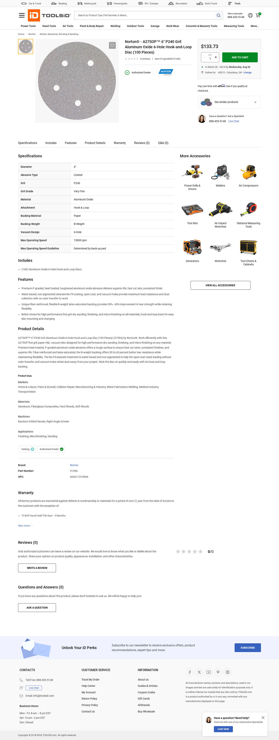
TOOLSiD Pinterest (218, 672)
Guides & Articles (148, 685)
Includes (51, 143)
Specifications (27, 143)
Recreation (181, 3)
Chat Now (223, 729)
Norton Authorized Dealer (51, 449)
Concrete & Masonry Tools (201, 26)
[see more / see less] (25, 525)
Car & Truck (35, 3)
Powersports (120, 3)
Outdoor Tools (135, 26)
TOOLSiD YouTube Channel (209, 672)
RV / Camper (151, 3)
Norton (32, 34)
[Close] (263, 717)
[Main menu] (21, 15)
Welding (115, 26)
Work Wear (172, 26)
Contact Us (88, 711)
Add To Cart (240, 57)
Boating (63, 3)
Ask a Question (37, 607)
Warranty (120, 143)
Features (70, 143)
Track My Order (90, 679)
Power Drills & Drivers (192, 187)
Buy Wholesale (146, 711)
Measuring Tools (234, 26)
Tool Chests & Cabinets (248, 262)
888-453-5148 (236, 17)
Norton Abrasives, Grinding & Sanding (59, 34)
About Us (143, 679)
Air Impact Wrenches (220, 225)
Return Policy (89, 698)
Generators (192, 260)
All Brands (144, 705)
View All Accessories (220, 285)
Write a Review (37, 567)
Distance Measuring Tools (248, 225)
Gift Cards (144, 698)
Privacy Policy (90, 705)
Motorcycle (90, 3)
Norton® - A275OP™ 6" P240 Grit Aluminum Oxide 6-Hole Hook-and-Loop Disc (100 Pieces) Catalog (27, 449)
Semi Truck (211, 3)
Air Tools (68, 26)
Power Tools (28, 26)
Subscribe (248, 647)
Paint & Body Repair (92, 26)
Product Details (95, 143)
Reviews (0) (142, 143)
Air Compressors (248, 185)
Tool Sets (192, 223)
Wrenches (220, 260)
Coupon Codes (146, 692)
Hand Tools (49, 26)
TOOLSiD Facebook (190, 672)
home (21, 34)
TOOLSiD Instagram (228, 672)
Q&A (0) (163, 143)
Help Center (88, 685)
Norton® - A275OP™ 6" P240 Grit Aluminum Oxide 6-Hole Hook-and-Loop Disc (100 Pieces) (25, 46)
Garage (155, 26)
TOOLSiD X (199, 672)
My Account (89, 692)
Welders (220, 185)
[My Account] (250, 15)
